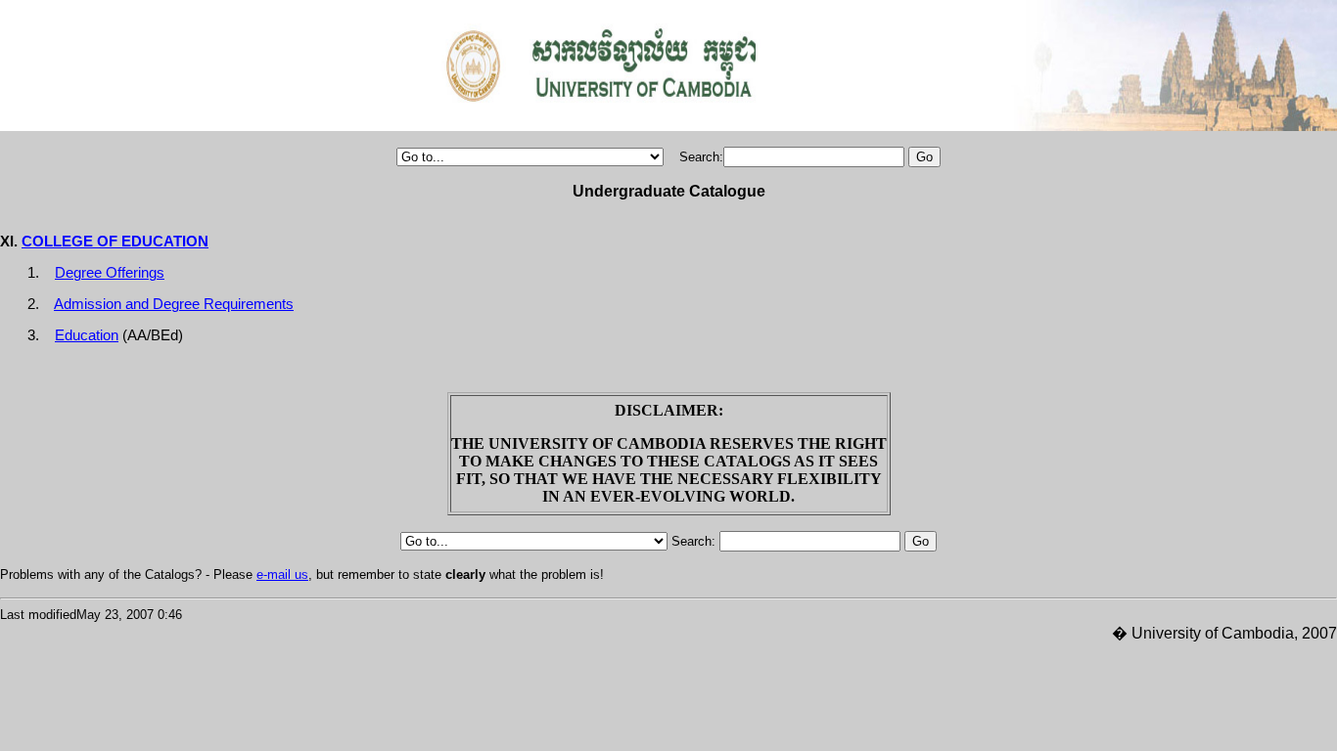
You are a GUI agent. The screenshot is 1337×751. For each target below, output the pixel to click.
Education (86, 335)
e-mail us (282, 574)
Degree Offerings (109, 273)
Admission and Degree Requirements (174, 304)
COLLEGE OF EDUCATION (115, 241)
